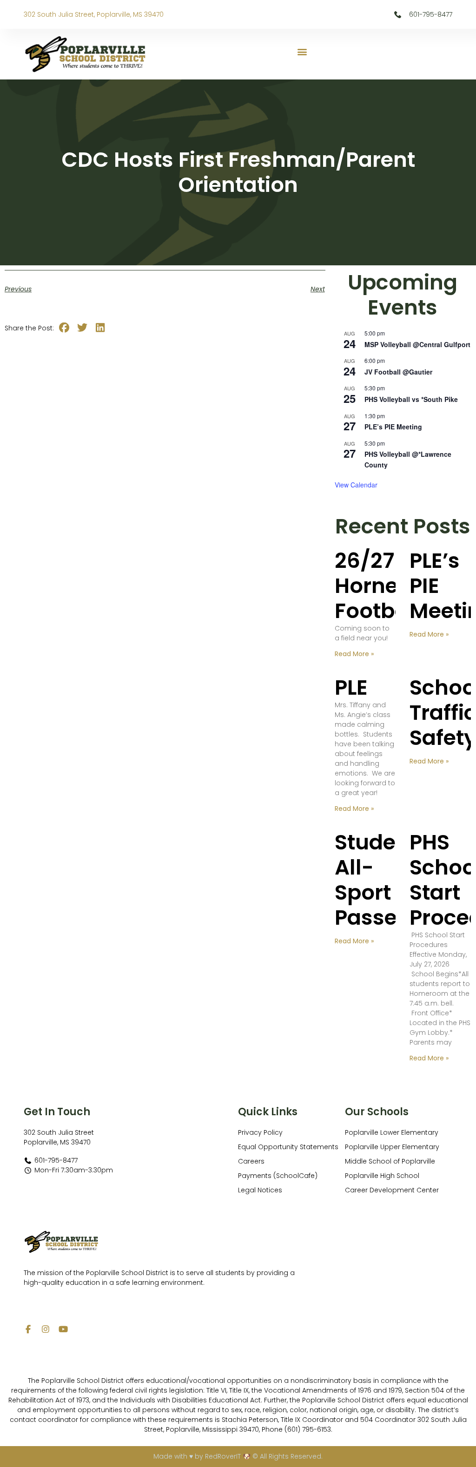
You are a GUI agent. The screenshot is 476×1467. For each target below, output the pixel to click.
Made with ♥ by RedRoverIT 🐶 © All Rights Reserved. (238, 1456)
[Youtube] (63, 1329)
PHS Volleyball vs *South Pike (411, 399)
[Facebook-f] (28, 1329)
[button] (302, 51)
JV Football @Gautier (398, 371)
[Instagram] (45, 1329)
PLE (351, 687)
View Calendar (356, 484)
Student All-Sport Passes (376, 880)
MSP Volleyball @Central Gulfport (417, 344)
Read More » (354, 653)
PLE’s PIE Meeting (393, 426)
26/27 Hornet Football (378, 585)
